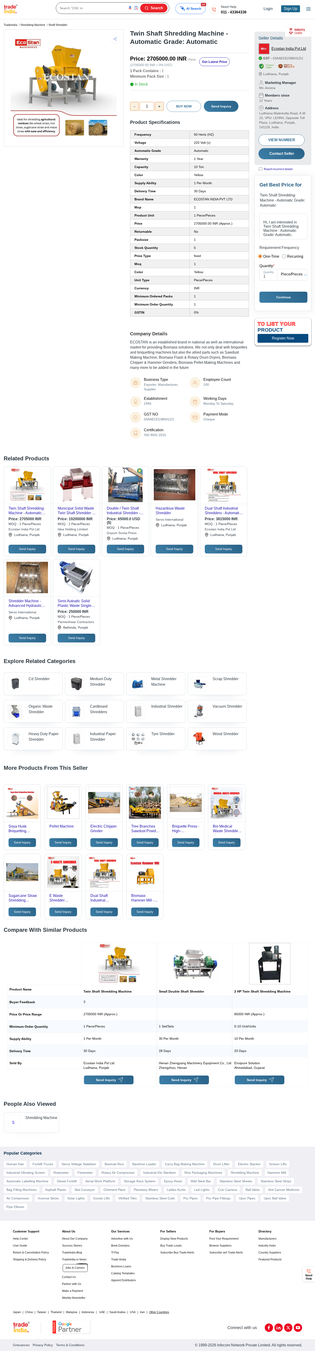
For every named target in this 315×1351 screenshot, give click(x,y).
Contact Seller (281, 154)
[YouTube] (298, 1327)
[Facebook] (269, 1327)
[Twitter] (288, 1327)
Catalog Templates (123, 1273)
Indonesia (88, 1312)
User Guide (20, 1245)
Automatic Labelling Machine (27, 1181)
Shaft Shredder (57, 25)
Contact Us (69, 1277)
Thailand (56, 1312)
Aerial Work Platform (100, 1181)
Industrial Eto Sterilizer (159, 1172)
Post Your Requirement (223, 1238)
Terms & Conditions (70, 1345)
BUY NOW (184, 106)
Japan (17, 1312)
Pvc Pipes (190, 1198)
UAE (102, 1312)
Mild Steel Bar (201, 1181)
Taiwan (41, 1312)
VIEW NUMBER (281, 140)
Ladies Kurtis (176, 1190)
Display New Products (174, 1238)
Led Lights (201, 1190)
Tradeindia (10, 25)
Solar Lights (76, 1198)
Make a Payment (72, 1291)
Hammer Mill (276, 1172)
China (29, 1312)
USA (133, 1312)
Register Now (283, 338)
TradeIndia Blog (72, 1252)
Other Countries (159, 1312)
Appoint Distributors (123, 1280)
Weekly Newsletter (73, 1297)
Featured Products (270, 1259)
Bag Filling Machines (21, 1190)
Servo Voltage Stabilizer (79, 1164)
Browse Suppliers (220, 1245)
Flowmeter (85, 1172)
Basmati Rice (114, 1164)
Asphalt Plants (55, 1190)
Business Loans (121, 1266)
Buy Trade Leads (171, 1245)
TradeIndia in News (74, 1259)
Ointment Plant (114, 1190)
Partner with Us (71, 1284)
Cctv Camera (227, 1190)
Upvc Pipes (247, 1198)
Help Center (20, 1238)
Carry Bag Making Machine (185, 1164)
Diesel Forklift (67, 1181)
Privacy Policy (43, 1345)
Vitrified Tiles (127, 1198)
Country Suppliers (270, 1252)
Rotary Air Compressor (118, 1172)
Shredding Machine (33, 25)
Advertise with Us (122, 1238)
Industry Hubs (267, 1245)
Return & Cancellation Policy (31, 1252)
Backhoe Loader (144, 1164)
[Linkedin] (278, 1327)
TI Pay (115, 1252)
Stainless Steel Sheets (236, 1181)
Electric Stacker (249, 1164)
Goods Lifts (101, 1198)
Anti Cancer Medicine (283, 1190)
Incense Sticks (48, 1198)
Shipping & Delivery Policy (29, 1259)
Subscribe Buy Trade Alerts (177, 1252)
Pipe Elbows (15, 1207)
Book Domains (120, 1245)
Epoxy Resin (173, 1181)
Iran (142, 1312)
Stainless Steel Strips (276, 1181)
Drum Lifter (221, 1164)
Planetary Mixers (146, 1190)
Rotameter (61, 1172)
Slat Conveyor (84, 1190)
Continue (283, 297)
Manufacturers (267, 1238)
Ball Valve (253, 1190)
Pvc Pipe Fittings (218, 1198)
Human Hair (15, 1164)
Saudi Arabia (117, 1312)
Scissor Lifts (278, 1164)
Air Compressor (17, 1198)
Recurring (295, 256)
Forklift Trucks (43, 1164)
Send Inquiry (221, 106)
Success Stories (72, 1245)
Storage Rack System (139, 1181)
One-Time (271, 256)
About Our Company (75, 1238)
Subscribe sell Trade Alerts (226, 1252)
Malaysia (71, 1312)
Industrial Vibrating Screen (25, 1172)
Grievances (21, 1345)
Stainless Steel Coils (160, 1198)
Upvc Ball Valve (275, 1198)
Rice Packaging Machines (203, 1172)
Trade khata (118, 1259)
